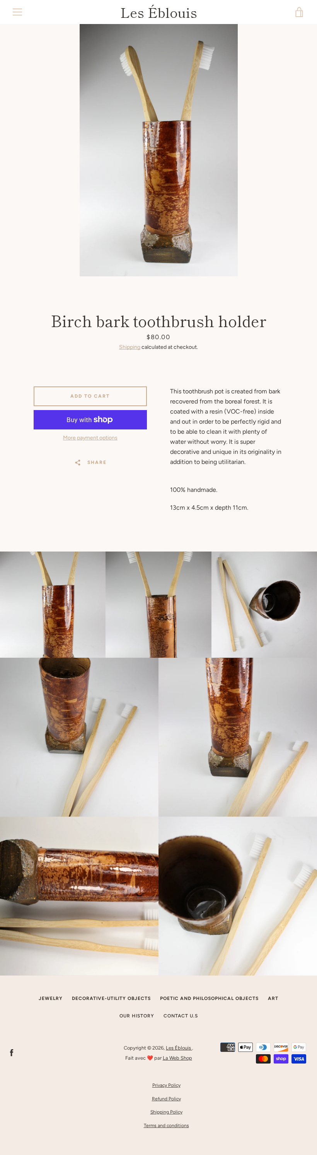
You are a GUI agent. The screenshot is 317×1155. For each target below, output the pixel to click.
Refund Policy (166, 1099)
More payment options (90, 437)
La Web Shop (177, 1058)
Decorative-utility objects (111, 998)
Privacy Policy (166, 1085)
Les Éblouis (158, 12)
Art (273, 998)
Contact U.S (181, 1016)
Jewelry (51, 998)
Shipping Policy (166, 1112)
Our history (136, 1016)
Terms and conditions (166, 1125)
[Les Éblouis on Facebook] (11, 1052)
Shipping (129, 347)
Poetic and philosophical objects (209, 998)
